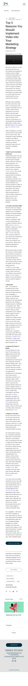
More (12, 10)
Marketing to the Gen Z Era (13, 615)
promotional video (11, 581)
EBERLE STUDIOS (14, 650)
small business (10, 575)
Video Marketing (9, 584)
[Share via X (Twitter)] (9, 591)
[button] (14, 645)
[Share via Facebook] (6, 591)
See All (20, 599)
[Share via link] (17, 591)
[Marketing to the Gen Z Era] (14, 607)
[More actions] (21, 19)
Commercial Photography (11, 586)
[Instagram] (15, 661)
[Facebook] (13, 661)
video (18, 581)
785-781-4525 (15, 654)
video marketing (10, 578)
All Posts (6, 10)
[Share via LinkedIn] (13, 591)
